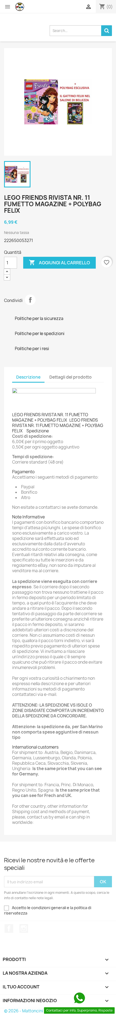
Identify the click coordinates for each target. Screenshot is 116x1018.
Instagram (23, 928)
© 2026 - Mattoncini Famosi (31, 1011)
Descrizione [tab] (28, 377)
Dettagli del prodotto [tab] (70, 377)
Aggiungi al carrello (59, 262)
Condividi (30, 299)
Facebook (9, 928)
